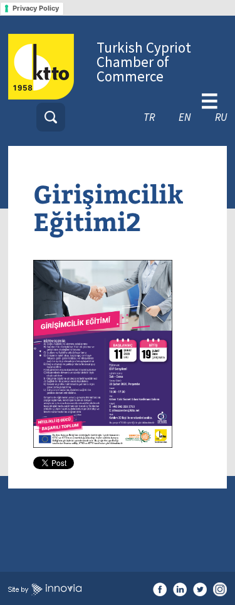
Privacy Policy (36, 8)
